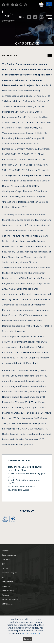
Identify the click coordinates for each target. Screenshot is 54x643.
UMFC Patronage (8, 591)
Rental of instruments (10, 599)
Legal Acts (5, 551)
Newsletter (6, 595)
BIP (3, 564)
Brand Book (6, 586)
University (9, 55)
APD (3, 577)
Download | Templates (9, 573)
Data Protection (7, 582)
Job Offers (6, 560)
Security (5, 568)
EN (20, 17)
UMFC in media (7, 604)
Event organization (9, 555)
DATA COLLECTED (32, 633)
